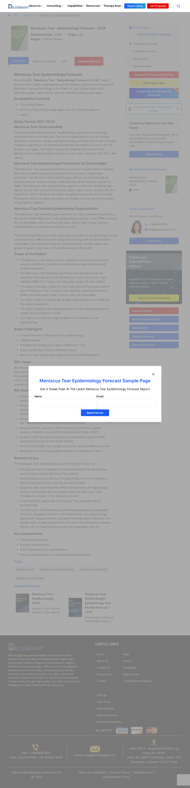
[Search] (178, 6)
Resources (93, 5)
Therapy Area (112, 5)
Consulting (54, 5)
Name (38, 396)
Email (100, 396)
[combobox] (178, 6)
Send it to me (95, 412)
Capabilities (75, 5)
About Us (35, 5)
